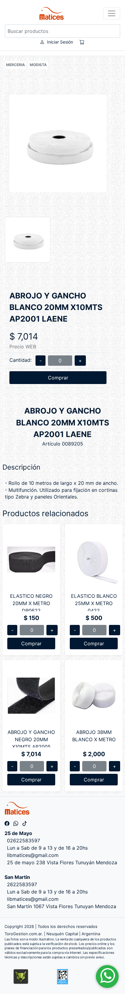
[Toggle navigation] (111, 13)
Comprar (58, 378)
